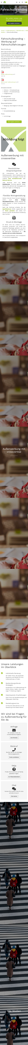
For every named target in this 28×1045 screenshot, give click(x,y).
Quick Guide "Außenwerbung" (8, 82)
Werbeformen (20, 30)
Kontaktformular (17, 178)
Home (2, 30)
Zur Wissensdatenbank (14, 776)
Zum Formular (14, 737)
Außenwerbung (10, 30)
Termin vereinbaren (14, 757)
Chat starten (14, 796)
